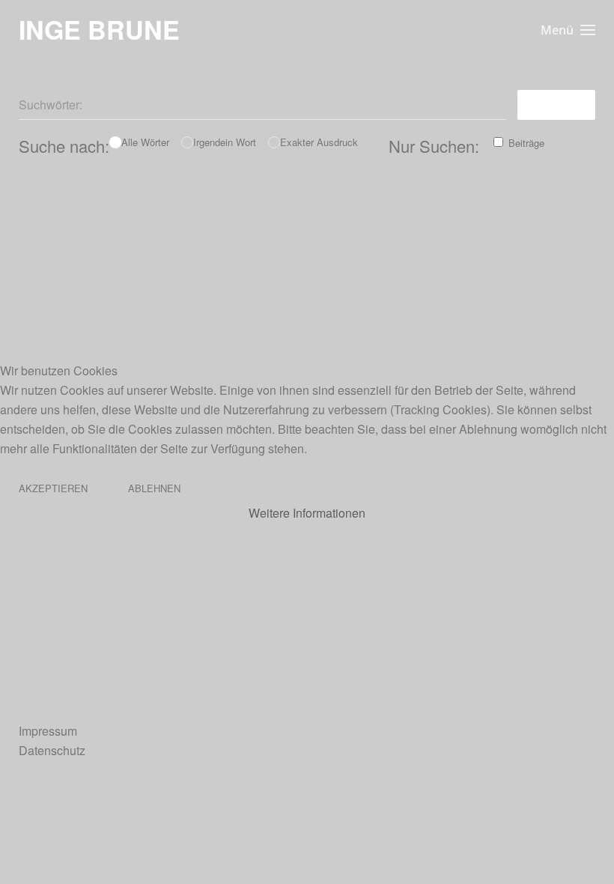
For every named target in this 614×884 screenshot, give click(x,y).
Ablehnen (154, 488)
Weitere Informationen (307, 512)
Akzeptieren (53, 488)
